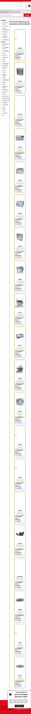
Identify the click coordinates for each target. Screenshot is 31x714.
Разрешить (19, 706)
